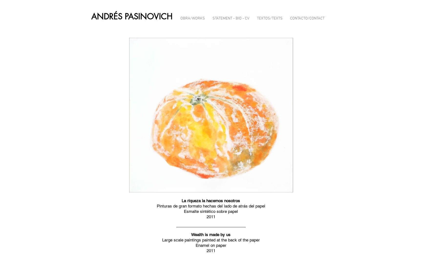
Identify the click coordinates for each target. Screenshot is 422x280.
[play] (320, 188)
